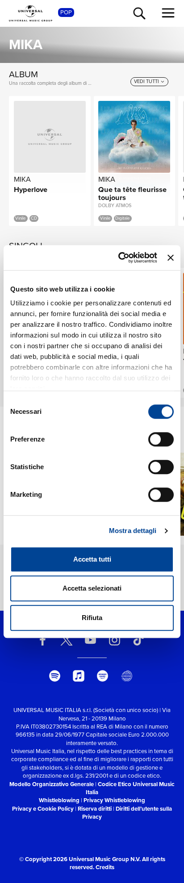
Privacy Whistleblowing (114, 800)
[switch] (161, 439)
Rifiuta (92, 617)
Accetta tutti (92, 559)
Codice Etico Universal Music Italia (130, 788)
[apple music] (78, 675)
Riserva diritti (95, 808)
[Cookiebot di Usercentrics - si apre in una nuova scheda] (119, 257)
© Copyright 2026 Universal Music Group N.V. (80, 859)
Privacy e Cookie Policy (43, 808)
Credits (105, 867)
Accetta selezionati (92, 588)
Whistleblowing (59, 800)
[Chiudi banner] (170, 257)
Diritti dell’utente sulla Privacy (127, 812)
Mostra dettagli (133, 530)
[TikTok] (138, 640)
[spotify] (54, 675)
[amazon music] (103, 675)
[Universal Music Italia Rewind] (126, 675)
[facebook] (42, 640)
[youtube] (90, 640)
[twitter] (66, 640)
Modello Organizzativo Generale (51, 784)
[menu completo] (168, 13)
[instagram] (114, 640)
